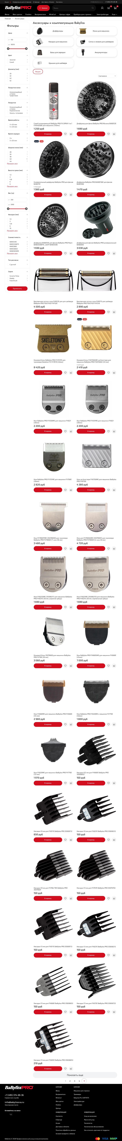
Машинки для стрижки (82, 1091)
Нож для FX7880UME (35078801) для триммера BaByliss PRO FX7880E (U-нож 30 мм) (95, 539)
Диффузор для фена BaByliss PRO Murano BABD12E (96, 123)
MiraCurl (52, 14)
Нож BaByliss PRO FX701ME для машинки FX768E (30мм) (53, 480)
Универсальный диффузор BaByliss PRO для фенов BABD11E (53, 183)
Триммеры (77, 1094)
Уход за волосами (90, 1116)
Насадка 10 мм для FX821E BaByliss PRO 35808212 (96, 831)
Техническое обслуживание (94, 1127)
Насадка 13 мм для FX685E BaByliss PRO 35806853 (53, 1060)
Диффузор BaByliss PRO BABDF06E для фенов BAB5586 (94, 183)
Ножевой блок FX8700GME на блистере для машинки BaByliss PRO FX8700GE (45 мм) (94, 361)
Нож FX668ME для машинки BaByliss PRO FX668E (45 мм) (53, 715)
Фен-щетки (17, 14)
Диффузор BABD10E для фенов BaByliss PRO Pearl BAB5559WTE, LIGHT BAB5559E (53, 244)
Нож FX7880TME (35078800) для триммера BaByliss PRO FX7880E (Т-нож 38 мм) (51, 539)
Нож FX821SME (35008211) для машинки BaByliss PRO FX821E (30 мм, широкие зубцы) (53, 598)
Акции (7, 2)
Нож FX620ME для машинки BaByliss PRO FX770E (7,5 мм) (53, 773)
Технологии (88, 1123)
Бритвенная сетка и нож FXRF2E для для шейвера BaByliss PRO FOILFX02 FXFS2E (53, 302)
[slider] (8, 48)
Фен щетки (59, 1101)
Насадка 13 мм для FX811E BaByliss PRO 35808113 (53, 946)
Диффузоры (78, 1105)
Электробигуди (103, 14)
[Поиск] (93, 8)
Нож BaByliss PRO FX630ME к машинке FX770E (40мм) (95, 715)
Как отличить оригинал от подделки (96, 1130)
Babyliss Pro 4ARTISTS (81, 1098)
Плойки (28, 14)
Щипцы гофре (64, 14)
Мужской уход (89, 1120)
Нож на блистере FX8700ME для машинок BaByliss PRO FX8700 (96, 480)
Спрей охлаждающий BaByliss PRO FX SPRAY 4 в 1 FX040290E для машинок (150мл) (53, 124)
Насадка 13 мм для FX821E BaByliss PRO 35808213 (96, 947)
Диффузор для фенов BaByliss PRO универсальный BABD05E (96, 244)
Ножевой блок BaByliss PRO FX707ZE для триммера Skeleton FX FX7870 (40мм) (49, 361)
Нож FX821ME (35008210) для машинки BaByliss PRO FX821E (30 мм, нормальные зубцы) (95, 598)
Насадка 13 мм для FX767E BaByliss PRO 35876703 (96, 888)
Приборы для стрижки (82, 14)
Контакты (59, 2)
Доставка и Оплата (48, 2)
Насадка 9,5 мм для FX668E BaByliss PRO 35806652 (93, 773)
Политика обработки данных (66, 1130)
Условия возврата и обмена (65, 1134)
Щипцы (58, 1108)
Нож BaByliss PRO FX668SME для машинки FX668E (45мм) (96, 656)
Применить (17, 288)
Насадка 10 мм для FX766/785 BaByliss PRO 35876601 (50, 889)
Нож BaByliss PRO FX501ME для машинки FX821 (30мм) (95, 422)
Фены (7, 14)
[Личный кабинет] (102, 8)
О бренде (36, 2)
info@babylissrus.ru (14, 1102)
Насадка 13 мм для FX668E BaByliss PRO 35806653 (53, 1003)
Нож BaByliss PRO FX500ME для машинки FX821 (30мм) (52, 422)
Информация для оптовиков (22, 2)
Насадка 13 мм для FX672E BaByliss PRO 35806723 (96, 1003)
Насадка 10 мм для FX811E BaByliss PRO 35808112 (53, 831)
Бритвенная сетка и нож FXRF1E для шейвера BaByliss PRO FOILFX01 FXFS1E (95, 302)
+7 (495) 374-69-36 (111, 2)
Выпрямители (40, 14)
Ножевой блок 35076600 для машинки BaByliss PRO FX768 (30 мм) (52, 656)
